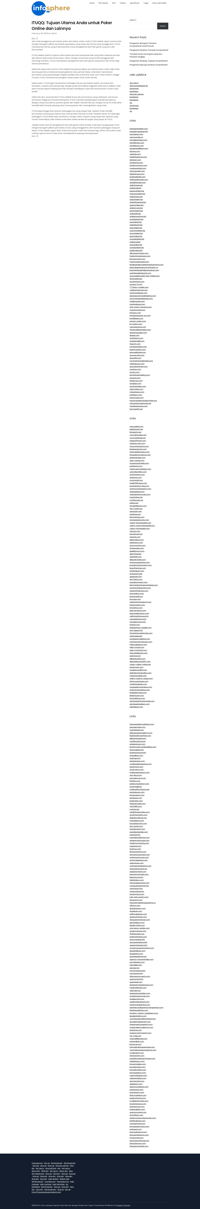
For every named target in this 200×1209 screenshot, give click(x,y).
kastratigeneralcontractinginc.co (144, 267)
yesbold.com (135, 154)
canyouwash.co (136, 137)
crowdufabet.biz (137, 247)
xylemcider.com (136, 389)
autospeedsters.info (138, 942)
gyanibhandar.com (138, 182)
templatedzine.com (138, 346)
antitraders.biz (136, 278)
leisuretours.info (136, 877)
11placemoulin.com (138, 803)
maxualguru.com (137, 820)
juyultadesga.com (137, 304)
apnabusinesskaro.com (140, 704)
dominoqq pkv (56, 1163)
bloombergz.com (137, 517)
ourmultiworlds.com (138, 435)
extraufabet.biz (136, 210)
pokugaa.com (136, 1129)
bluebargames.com (138, 449)
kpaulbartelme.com (138, 1016)
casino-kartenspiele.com (140, 523)
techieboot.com (137, 145)
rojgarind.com (135, 846)
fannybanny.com (137, 1092)
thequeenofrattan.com (140, 919)
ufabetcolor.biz (136, 208)
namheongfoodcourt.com (141, 642)
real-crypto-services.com (141, 307)
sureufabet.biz (136, 228)
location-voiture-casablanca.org (144, 1013)
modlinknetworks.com (139, 1101)
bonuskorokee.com (138, 1070)
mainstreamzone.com (139, 857)
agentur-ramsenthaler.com (141, 959)
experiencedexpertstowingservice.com (146, 1007)
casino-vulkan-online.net (140, 664)
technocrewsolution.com (140, 489)
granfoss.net (135, 656)
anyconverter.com (137, 545)
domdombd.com (137, 1081)
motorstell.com (136, 480)
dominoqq (134, 88)
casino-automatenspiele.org (142, 525)
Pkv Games (103, 3)
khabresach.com (137, 695)
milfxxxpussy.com (137, 363)
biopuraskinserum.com (139, 613)
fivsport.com (135, 344)
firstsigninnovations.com (140, 455)
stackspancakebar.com (140, 639)
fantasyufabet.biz (137, 194)
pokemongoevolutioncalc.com (143, 1118)
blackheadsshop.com (139, 1010)
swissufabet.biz (136, 199)
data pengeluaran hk (139, 85)
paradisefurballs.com (139, 832)
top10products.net (138, 741)
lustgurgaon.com (137, 795)
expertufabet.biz (137, 191)
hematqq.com (63, 1181)
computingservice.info (139, 886)
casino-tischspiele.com (140, 528)
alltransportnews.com (139, 253)
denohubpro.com (137, 922)
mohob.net (134, 809)
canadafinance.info (138, 619)
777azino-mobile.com (139, 287)
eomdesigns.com (137, 962)
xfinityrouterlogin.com (139, 681)
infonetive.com (136, 607)
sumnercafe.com (137, 355)
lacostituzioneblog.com (140, 375)
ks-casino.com (136, 324)
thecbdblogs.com (137, 698)
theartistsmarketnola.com (141, 633)
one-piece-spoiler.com (140, 928)
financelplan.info (137, 750)
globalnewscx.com (138, 908)
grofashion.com (136, 1115)
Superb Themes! (123, 1205)
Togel (145, 3)
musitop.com (135, 369)
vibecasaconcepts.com (140, 976)
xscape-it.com (136, 284)
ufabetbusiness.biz (138, 202)
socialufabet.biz (136, 219)
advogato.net (136, 511)
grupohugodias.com (138, 332)
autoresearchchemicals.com (142, 701)
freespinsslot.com (137, 829)
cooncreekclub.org (138, 438)
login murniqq (45, 1184)
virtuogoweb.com (137, 171)
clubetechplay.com (138, 1078)
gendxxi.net (134, 968)
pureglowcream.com (139, 582)
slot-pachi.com (136, 826)
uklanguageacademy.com (141, 733)
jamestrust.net (136, 534)
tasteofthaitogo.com (139, 591)
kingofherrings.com (138, 568)
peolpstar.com (136, 466)
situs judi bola (50, 1168)
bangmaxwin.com (137, 605)
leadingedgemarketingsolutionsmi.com (147, 264)
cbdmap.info (135, 758)
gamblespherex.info (138, 956)
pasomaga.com (137, 397)
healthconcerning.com (139, 843)
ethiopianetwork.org (138, 869)
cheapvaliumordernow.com (141, 1027)
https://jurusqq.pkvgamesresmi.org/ (46, 1192)
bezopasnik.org (136, 596)
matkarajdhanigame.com (141, 764)
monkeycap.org (136, 500)
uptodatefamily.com (139, 366)
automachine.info (137, 939)
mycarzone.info (136, 973)
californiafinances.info (139, 616)
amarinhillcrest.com (138, 506)
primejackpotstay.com (139, 1126)
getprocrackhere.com (139, 1086)
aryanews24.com (137, 281)
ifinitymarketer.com (138, 1095)
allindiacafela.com (137, 658)
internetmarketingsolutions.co (143, 902)
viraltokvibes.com (137, 491)
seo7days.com (136, 579)
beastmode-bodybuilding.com (143, 747)
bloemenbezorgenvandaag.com (144, 585)
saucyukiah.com (136, 426)
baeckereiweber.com (139, 128)
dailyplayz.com (136, 1084)
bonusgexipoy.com (138, 1072)
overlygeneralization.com (140, 866)
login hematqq (58, 1184)
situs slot (65, 1187)
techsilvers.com (136, 338)
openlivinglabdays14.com (140, 273)
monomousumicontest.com (142, 948)
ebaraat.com (135, 160)
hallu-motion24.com (138, 650)
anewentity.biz (136, 574)
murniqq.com (50, 1181)
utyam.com (135, 372)
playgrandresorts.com (139, 1135)
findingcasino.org (137, 934)
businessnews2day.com (140, 993)
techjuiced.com (136, 162)
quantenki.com (136, 982)
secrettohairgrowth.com (140, 588)
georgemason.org (137, 727)
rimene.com (135, 624)
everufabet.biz (136, 245)
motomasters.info (137, 970)
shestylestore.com (138, 1143)
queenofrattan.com (138, 917)
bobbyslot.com (136, 801)
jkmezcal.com (135, 1044)
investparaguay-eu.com (140, 315)
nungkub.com (135, 383)
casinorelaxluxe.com (138, 1075)
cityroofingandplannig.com (141, 298)
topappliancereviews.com (141, 687)
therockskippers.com (139, 653)
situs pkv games (137, 94)
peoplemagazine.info (139, 131)
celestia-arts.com (137, 443)
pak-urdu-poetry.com (139, 897)
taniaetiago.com (137, 392)
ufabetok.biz (135, 242)
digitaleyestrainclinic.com (141, 673)
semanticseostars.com (140, 854)
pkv (59, 1168)
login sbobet (53, 1179)
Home (91, 3)
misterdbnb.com (137, 1041)
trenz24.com (135, 537)
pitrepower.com (136, 667)
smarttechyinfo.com (138, 815)
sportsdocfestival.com (139, 1140)
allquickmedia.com (138, 559)
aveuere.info (135, 834)
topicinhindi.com (137, 730)
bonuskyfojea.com (137, 1067)
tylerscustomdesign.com (140, 469)
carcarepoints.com (138, 327)
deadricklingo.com (137, 951)
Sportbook (134, 3)
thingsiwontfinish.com (139, 1146)
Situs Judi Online (159, 3)
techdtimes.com (137, 143)
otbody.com (135, 531)
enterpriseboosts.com (139, 520)
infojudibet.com (136, 755)
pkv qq (47, 1163)
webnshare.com (137, 863)
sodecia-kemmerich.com (140, 1033)
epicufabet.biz (136, 236)
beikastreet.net (136, 429)
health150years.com (138, 483)
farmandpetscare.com (139, 883)
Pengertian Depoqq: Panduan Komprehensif (148, 65)
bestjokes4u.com (137, 792)
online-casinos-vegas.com (141, 678)
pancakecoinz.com (138, 778)
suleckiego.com (136, 707)
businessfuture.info (138, 752)
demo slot (36, 1171)
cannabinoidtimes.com (140, 837)
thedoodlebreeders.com (140, 329)
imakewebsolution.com (140, 772)
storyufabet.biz (136, 233)
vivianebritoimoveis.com (140, 494)
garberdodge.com (137, 457)
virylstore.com (136, 477)
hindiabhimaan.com (138, 692)
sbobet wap (64, 1179)
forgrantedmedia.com (139, 463)
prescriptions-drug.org (139, 486)
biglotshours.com (137, 174)
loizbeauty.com (136, 542)
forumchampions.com (139, 446)
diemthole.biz (135, 554)
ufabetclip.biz (135, 188)
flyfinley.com (135, 781)
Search (133, 20)
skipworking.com (137, 540)
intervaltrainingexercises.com (142, 1047)
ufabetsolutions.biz (138, 216)
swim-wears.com (137, 460)
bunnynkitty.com (137, 593)
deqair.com (134, 335)
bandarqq (134, 91)
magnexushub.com (138, 168)
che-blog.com (136, 775)
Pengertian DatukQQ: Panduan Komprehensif (149, 50)
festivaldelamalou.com (140, 452)
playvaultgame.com (138, 1132)
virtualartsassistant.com (140, 1021)
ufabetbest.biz (136, 225)
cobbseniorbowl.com (139, 290)
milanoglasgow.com (138, 644)
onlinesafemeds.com (139, 179)
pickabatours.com (137, 744)
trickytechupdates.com (140, 690)
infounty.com (135, 312)
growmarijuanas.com (139, 860)
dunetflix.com (135, 358)
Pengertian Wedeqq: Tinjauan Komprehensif (149, 61)
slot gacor (134, 83)
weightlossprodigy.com (140, 812)
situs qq (36, 1166)
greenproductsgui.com (139, 840)
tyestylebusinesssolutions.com (143, 1050)
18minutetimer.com (138, 851)
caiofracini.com (136, 888)
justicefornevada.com (139, 874)
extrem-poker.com (138, 321)
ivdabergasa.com (137, 301)
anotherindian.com (138, 386)
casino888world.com (138, 1038)
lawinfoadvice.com (138, 349)
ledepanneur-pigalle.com (141, 627)
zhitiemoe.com (136, 380)
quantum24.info (136, 979)
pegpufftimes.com (138, 440)
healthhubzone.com (138, 157)
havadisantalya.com (138, 140)
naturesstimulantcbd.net (140, 403)
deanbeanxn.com (137, 761)
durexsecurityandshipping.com (143, 296)
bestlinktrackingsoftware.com (142, 1058)
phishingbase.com (137, 1121)
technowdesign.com (138, 293)
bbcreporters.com (137, 259)
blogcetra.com (136, 900)
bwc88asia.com (136, 318)
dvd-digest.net (136, 630)
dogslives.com (136, 911)
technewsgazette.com (140, 562)
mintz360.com (136, 806)
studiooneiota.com (138, 931)
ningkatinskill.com (137, 341)
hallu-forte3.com (137, 647)
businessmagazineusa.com (141, 985)
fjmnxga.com (135, 599)
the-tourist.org (136, 508)
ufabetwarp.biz (136, 185)
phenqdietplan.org (138, 352)
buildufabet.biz (136, 250)
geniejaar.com (136, 798)
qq (131, 102)
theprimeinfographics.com (141, 1024)
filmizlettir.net (135, 432)
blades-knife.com (137, 925)
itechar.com (135, 151)
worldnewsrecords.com (140, 996)
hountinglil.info (136, 786)
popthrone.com (136, 767)
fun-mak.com (135, 1036)
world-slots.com (137, 769)
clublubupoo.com (137, 1061)
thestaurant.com (137, 1055)
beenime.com (136, 1030)
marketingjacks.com (138, 684)
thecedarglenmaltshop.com (142, 724)
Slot (114, 3)
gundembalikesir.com (139, 148)
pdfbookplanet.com (138, 914)
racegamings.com (137, 1123)
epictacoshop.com (138, 610)
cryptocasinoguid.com (139, 261)
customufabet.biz (137, 230)
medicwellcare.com (138, 987)
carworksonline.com (138, 472)
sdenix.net (134, 503)
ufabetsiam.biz (136, 196)
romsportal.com (137, 1138)
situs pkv (56, 1174)
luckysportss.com (137, 1106)
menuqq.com (37, 1163)
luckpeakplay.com (137, 1109)
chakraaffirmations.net (139, 789)
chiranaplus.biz (136, 636)
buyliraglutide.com (137, 177)
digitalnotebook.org (138, 818)
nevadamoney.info (138, 622)
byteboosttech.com (138, 165)
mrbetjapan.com (137, 571)
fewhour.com (135, 849)
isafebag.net (135, 514)
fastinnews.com (136, 1089)
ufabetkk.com (136, 556)
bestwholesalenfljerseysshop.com (144, 270)
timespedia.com (137, 548)
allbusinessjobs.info (138, 738)
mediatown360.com (138, 670)
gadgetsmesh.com (138, 871)
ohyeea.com (135, 378)
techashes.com (136, 134)
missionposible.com (138, 675)
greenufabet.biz (137, 205)
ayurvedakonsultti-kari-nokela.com (145, 276)
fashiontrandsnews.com (140, 256)
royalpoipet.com (137, 1053)
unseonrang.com (137, 894)
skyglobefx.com (136, 953)
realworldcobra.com (138, 937)
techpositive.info (137, 891)
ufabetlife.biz (135, 213)
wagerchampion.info (138, 945)
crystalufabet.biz (137, 239)
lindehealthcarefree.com (140, 735)
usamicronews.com (138, 1112)
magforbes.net (136, 497)
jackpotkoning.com (138, 1098)
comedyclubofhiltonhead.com (143, 1019)
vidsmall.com (135, 990)
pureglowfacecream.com (141, 565)
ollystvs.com (135, 905)
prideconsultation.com (139, 783)
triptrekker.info (136, 965)
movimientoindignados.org (141, 361)
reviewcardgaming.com (140, 1004)
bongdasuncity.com (138, 823)
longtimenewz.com (138, 1104)
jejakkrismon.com (137, 551)
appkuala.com (136, 576)
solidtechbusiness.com (139, 1002)
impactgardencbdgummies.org (143, 400)
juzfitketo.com (136, 395)
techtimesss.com (137, 474)
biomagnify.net (136, 409)
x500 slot (44, 1171)
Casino (123, 3)
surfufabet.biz (136, 222)
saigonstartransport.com (140, 602)
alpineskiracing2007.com (140, 661)
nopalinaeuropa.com (139, 406)
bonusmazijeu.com (138, 1064)
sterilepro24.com (137, 999)
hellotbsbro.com (137, 880)
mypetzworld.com (137, 310)
